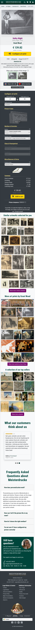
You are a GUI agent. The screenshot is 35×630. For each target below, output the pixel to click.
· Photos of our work (23, 594)
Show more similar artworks (17, 290)
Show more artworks (17, 414)
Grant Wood (23, 6)
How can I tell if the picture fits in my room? (16, 514)
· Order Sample (22, 598)
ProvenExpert (13, 456)
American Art (15, 6)
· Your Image (22, 587)
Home (2, 6)
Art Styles (8, 6)
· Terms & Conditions (7, 592)
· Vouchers (21, 596)
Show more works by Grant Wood (17, 364)
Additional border (8, 102)
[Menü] (2, 2)
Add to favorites (25, 84)
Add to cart (18, 196)
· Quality (21, 592)
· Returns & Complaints (8, 598)
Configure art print (18, 54)
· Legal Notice (6, 589)
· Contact (5, 587)
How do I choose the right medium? (15, 521)
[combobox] (17, 104)
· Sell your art (22, 589)
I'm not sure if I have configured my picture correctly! (15, 528)
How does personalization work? (14, 487)
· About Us (5, 600)
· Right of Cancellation (8, 596)
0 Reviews (20, 87)
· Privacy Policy (6, 594)
